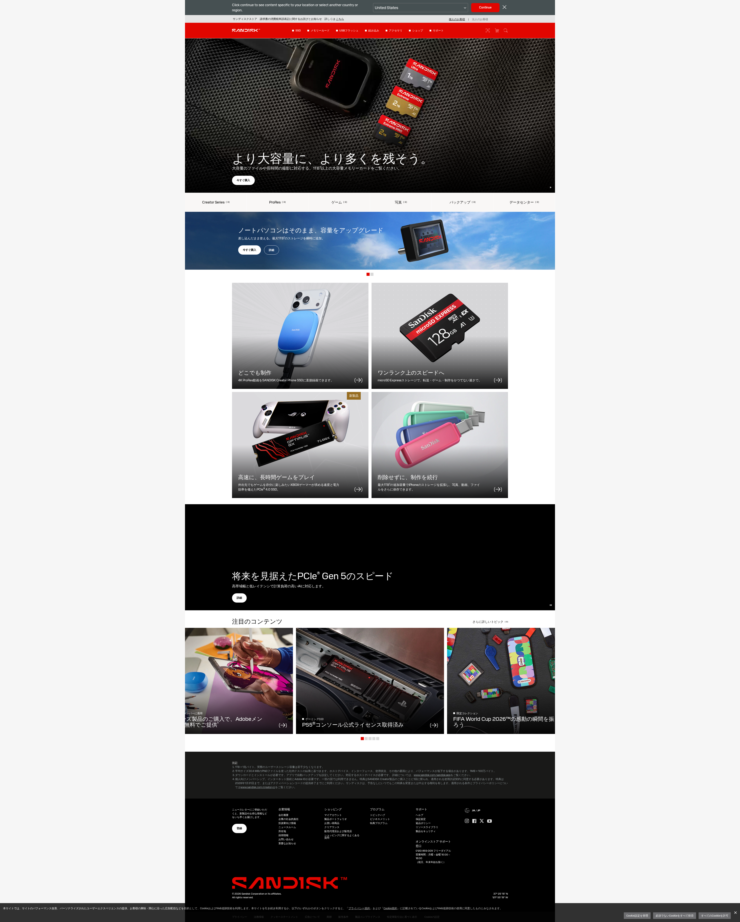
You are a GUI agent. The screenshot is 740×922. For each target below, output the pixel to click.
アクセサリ (395, 30)
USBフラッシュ (348, 30)
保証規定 (421, 819)
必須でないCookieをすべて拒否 (675, 915)
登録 (239, 828)
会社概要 (283, 815)
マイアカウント (333, 815)
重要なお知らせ (287, 843)
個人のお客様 (457, 19)
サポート (438, 30)
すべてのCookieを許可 (714, 915)
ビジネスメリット (380, 819)
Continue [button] (485, 7)
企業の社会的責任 (288, 819)
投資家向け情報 (287, 823)
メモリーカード (320, 30)
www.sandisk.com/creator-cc (257, 787)
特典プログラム (379, 823)
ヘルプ (419, 815)
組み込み (373, 30)
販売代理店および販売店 (338, 831)
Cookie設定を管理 (637, 915)
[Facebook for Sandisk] (474, 821)
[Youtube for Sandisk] (489, 821)
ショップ (417, 30)
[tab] (368, 274)
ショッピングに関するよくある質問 (341, 836)
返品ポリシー (423, 823)
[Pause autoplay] (550, 187)
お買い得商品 (331, 823)
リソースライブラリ (427, 827)
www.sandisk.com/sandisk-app (432, 775)
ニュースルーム (287, 827)
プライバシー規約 (359, 908)
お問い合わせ (285, 839)
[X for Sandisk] (481, 821)
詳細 (271, 250)
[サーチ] (505, 30)
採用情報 (283, 835)
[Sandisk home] (246, 30)
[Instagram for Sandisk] (467, 821)
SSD (298, 30)
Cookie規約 (390, 908)
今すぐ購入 (243, 180)
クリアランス (331, 827)
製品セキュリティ (426, 831)
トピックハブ (377, 815)
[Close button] (504, 7)
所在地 (282, 831)
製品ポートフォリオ (335, 819)
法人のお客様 (480, 19)
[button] (340, 19)
